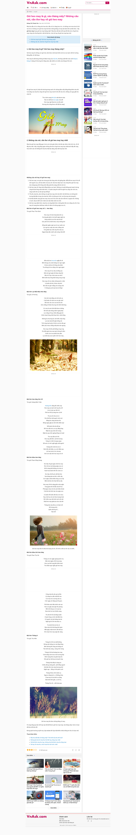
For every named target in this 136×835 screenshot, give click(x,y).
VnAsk (30, 11)
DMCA (74, 825)
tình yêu (54, 97)
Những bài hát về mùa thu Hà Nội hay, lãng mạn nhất (45, 740)
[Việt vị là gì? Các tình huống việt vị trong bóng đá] (88, 120)
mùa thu (55, 58)
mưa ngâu (56, 99)
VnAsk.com (36, 3)
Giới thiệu (61, 818)
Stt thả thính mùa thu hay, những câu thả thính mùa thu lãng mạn (48, 742)
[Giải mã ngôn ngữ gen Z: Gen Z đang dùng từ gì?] (88, 102)
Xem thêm (54, 808)
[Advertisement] (53, 76)
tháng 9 (29, 61)
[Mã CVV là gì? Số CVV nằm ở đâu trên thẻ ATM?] (88, 48)
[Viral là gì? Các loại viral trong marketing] (88, 93)
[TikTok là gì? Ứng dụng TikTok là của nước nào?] (88, 130)
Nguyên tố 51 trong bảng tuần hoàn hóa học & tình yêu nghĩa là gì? (100, 66)
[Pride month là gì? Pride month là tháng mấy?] (88, 57)
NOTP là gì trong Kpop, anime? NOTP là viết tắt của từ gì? (100, 75)
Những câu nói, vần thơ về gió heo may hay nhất (44, 41)
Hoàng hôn (48, 405)
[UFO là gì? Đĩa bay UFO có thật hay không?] (88, 111)
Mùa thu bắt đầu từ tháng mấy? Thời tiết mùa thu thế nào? (47, 737)
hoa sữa (54, 260)
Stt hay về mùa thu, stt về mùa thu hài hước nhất (44, 744)
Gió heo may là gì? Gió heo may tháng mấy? (43, 39)
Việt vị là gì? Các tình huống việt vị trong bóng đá (100, 121)
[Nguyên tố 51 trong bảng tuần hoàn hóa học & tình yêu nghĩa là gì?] (88, 66)
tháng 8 (75, 58)
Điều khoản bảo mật (64, 820)
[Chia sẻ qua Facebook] (88, 821)
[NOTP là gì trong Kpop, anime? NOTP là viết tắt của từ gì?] (88, 75)
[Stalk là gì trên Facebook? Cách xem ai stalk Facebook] (88, 84)
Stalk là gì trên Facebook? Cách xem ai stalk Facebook (101, 84)
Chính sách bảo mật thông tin (66, 822)
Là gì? (35, 11)
